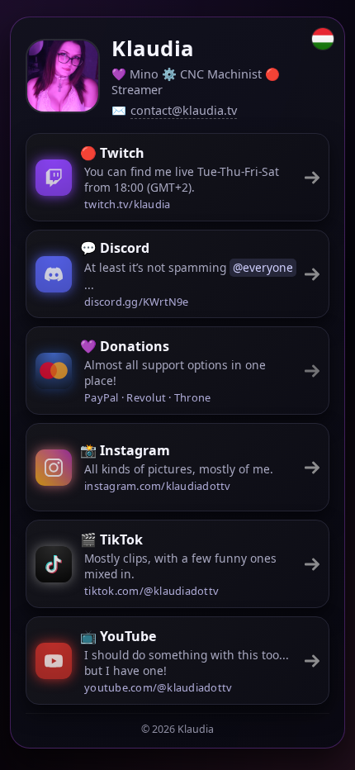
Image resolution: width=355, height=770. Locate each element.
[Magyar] (322, 38)
